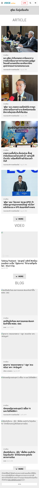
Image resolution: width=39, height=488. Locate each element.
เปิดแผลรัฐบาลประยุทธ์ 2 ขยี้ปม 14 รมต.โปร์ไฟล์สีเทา (17, 410)
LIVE (24, 3)
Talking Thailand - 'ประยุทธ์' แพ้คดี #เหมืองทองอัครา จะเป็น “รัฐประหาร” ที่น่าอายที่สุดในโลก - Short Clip (19, 263)
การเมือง (5, 55)
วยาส (4, 327)
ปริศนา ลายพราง (7, 371)
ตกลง (19, 484)
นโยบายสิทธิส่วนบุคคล (14, 480)
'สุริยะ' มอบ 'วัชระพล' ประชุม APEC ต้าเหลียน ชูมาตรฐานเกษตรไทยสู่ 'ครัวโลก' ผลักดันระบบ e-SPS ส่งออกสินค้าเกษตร (19, 204)
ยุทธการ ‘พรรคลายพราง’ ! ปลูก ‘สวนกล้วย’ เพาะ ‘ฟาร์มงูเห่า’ (18, 366)
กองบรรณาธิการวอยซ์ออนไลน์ (11, 70)
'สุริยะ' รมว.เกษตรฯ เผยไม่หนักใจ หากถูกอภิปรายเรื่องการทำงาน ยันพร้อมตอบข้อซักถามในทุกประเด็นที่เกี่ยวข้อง (19, 109)
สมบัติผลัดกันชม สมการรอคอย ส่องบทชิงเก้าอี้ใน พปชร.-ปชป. (18, 322)
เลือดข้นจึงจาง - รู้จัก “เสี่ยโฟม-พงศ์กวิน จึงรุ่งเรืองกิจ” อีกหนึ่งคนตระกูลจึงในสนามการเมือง (19, 455)
